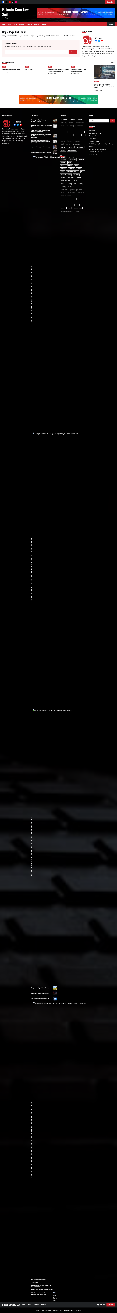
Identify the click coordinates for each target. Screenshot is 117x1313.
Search (73, 52)
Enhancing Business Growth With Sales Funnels (41, 152)
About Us (92, 130)
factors (79, 177)
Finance (96, 81)
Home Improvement (66, 135)
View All (113, 62)
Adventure (64, 119)
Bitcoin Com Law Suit (15, 11)
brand (77, 165)
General (63, 132)
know (72, 189)
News (4, 66)
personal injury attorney (68, 199)
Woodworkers (72, 150)
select (71, 205)
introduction (64, 189)
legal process (71, 193)
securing (63, 205)
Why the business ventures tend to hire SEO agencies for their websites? (40, 130)
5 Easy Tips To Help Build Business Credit (40, 998)
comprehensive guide (72, 171)
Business (63, 123)
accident (63, 159)
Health (76, 132)
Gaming (76, 129)
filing (75, 180)
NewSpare (67, 1310)
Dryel (62, 126)
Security (77, 141)
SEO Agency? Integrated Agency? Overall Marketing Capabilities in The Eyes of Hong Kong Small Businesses (40, 141)
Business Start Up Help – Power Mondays (40, 993)
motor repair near (66, 196)
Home (82, 132)
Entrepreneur (79, 126)
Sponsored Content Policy (98, 149)
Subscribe (110, 1305)
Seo (62, 144)
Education (70, 126)
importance (71, 186)
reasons (79, 202)
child (62, 171)
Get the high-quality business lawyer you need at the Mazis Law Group (41, 120)
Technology (80, 147)
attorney (81, 159)
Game (69, 129)
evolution (71, 177)
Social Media (76, 144)
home (80, 183)
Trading (63, 150)
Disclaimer (92, 138)
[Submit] (112, 120)
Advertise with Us (95, 133)
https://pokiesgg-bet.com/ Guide (11, 69)
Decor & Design (80, 123)
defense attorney (66, 174)
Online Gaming (80, 138)
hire (75, 183)
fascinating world (66, 180)
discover (76, 174)
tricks (62, 208)
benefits (63, 162)
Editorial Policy (94, 141)
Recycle (63, 141)
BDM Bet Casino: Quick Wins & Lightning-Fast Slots (79, 70)
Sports (63, 147)
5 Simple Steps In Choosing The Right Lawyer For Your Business (31, 570)
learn (62, 193)
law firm (79, 189)
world (77, 211)
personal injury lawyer (67, 202)
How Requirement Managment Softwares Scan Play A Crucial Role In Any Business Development (41, 136)
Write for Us (93, 154)
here (69, 183)
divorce (63, 177)
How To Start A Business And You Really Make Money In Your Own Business (31, 1140)
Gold (69, 132)
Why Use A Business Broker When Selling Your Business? (31, 847)
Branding (80, 119)
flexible (63, 183)
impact (63, 186)
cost (82, 171)
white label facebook (67, 211)
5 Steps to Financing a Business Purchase (40, 988)
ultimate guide (77, 208)
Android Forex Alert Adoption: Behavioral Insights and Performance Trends (104, 86)
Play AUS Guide (29, 69)
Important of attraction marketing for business (41, 147)
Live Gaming (64, 138)
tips (83, 205)
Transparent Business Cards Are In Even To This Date (41, 126)
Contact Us (92, 136)
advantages (72, 159)
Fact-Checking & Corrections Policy (101, 144)
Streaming (71, 147)
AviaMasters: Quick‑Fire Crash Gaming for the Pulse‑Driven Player (58, 70)
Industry (76, 135)
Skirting (68, 144)
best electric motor (66, 165)
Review (70, 141)
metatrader (81, 193)
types (69, 208)
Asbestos (72, 119)
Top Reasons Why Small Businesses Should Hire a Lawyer (31, 293)
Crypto (71, 123)
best (69, 162)
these (77, 205)
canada (79, 168)
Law (83, 135)
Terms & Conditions (95, 152)
